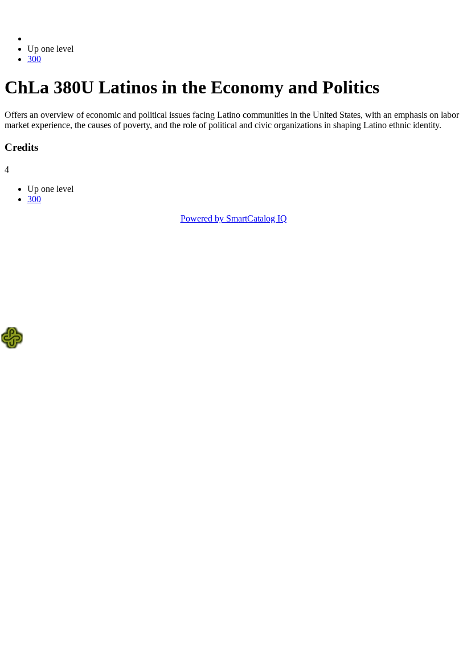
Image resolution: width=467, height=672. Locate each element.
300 (34, 59)
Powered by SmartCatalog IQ (234, 218)
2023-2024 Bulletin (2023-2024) (86, 38)
